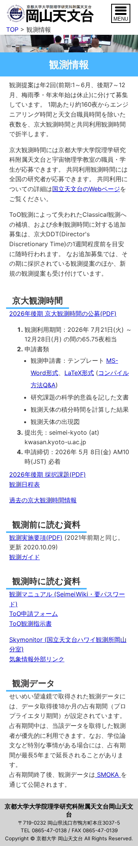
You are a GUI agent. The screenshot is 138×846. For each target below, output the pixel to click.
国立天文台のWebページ (86, 189)
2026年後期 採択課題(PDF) (47, 474)
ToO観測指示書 (30, 623)
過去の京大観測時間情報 (43, 500)
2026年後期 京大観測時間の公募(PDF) (63, 313)
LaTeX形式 (79, 373)
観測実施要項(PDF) (35, 537)
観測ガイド (24, 557)
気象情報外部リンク (36, 659)
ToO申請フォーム (33, 613)
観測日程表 (24, 484)
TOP (12, 29)
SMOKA (108, 774)
